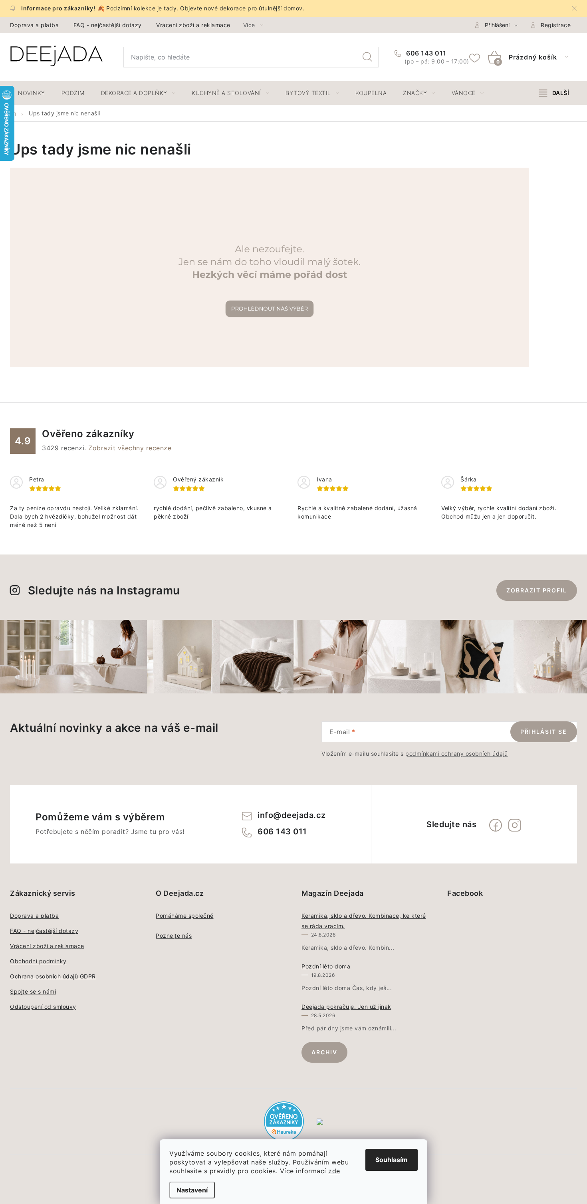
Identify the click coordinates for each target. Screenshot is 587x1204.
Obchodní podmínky (38, 961)
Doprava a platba (34, 25)
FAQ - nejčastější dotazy (107, 25)
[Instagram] (514, 825)
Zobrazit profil (536, 590)
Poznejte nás (174, 935)
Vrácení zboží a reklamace (193, 25)
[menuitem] (31, 93)
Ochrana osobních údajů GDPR (53, 976)
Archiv (324, 1052)
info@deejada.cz (292, 815)
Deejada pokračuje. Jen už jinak (346, 1006)
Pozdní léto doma (325, 966)
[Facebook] (495, 825)
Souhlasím (391, 1160)
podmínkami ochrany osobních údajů (456, 753)
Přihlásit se (543, 731)
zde (334, 1171)
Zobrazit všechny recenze (129, 448)
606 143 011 (425, 53)
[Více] (554, 93)
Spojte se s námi (33, 991)
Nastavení (192, 1190)
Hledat (367, 57)
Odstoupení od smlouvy (43, 1006)
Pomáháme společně (185, 915)
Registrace (556, 25)
